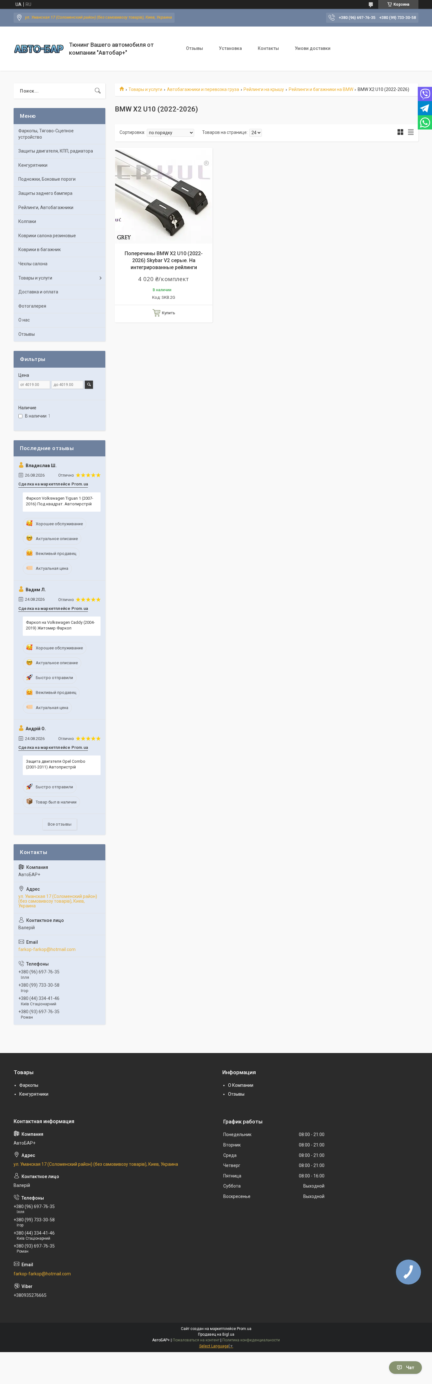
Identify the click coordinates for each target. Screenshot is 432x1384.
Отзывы (194, 48)
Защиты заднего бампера (45, 193)
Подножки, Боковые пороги (47, 179)
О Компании (240, 1085)
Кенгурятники (32, 165)
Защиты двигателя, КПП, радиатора (55, 150)
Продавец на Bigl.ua (216, 1334)
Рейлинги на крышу (264, 89)
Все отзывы (59, 824)
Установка (230, 48)
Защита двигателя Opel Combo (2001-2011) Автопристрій (55, 764)
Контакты (268, 48)
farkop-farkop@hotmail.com (47, 949)
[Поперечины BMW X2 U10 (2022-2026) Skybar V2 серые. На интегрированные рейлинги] (164, 196)
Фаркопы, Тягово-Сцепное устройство (46, 134)
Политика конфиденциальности (251, 1340)
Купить (168, 312)
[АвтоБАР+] (39, 49)
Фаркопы (28, 1085)
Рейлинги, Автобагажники (45, 207)
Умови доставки (312, 48)
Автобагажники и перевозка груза (203, 89)
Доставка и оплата (38, 291)
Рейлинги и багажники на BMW (321, 89)
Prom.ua (244, 1329)
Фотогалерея (32, 306)
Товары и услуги (145, 89)
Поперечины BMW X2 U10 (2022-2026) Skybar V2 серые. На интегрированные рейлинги (164, 260)
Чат (410, 1367)
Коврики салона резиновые (47, 235)
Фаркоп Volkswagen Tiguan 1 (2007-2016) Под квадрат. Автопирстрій (59, 501)
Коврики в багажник (39, 249)
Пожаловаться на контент (196, 1340)
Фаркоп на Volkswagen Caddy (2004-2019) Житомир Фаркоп (60, 625)
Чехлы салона (32, 263)
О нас (24, 319)
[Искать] (97, 91)
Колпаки (27, 221)
